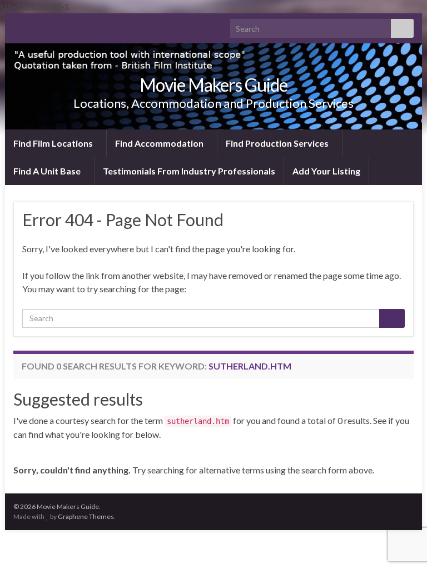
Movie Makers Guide (213, 85)
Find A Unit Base (47, 171)
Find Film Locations (54, 143)
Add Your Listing (326, 171)
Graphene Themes (86, 516)
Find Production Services (278, 143)
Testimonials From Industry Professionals (189, 171)
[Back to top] (402, 503)
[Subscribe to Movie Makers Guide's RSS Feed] (18, 25)
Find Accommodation (160, 143)
